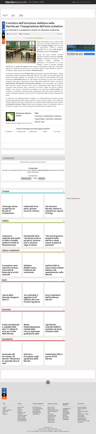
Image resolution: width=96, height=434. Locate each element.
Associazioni (5, 411)
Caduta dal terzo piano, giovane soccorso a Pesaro (31, 208)
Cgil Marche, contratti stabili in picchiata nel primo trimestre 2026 (53, 328)
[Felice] (45, 136)
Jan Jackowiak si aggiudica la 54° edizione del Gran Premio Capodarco (32, 298)
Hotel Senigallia (81, 416)
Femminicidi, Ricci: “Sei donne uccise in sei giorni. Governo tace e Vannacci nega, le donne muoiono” (32, 241)
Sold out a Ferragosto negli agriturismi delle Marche (31, 357)
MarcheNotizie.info (37, 407)
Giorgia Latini (57, 116)
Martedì (21, 16)
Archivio (19, 408)
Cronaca (59, 34)
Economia (5, 414)
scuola (42, 121)
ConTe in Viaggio (21, 416)
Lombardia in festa (52, 415)
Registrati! (41, 178)
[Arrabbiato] (9, 136)
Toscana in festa (51, 419)
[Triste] (21, 136)
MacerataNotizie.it (37, 411)
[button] (73, 2)
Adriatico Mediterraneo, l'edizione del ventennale (30, 268)
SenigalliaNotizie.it (67, 408)
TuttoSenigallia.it (66, 412)
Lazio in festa (51, 414)
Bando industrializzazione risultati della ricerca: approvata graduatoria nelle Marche (32, 330)
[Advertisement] (81, 31)
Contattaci (20, 414)
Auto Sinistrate (66, 413)
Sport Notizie (65, 416)
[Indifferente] (33, 136)
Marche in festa (51, 407)
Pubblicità (56, 431)
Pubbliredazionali (21, 412)
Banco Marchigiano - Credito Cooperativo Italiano (82, 409)
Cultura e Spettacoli (7, 410)
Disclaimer (50, 431)
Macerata (37, 121)
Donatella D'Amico (48, 116)
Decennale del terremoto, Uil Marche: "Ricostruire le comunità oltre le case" (11, 358)
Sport (4, 412)
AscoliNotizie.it (36, 414)
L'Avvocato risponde (22, 415)
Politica (4, 408)
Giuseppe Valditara (40, 119)
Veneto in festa (51, 422)
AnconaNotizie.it (36, 410)
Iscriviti (19, 411)
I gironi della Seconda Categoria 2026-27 (10, 297)
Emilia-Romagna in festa (53, 410)
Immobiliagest (66, 419)
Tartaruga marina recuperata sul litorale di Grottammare (10, 209)
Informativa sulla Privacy (64, 431)
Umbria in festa (51, 420)
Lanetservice (36, 431)
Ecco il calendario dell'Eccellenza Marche (53, 297)
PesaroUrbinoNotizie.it (38, 408)
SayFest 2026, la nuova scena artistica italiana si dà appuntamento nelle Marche (54, 270)
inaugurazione (58, 119)
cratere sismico (39, 116)
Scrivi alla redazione (22, 420)
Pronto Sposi (65, 418)
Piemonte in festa (51, 416)
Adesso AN (5, 16)
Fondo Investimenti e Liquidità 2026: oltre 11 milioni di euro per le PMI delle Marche (10, 329)
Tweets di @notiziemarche (73, 198)
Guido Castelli (49, 119)
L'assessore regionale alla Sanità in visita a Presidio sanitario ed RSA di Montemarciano (11, 240)
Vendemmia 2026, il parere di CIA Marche (54, 356)
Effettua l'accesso (26, 178)
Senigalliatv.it (65, 409)
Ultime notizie (21, 407)
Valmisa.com (65, 411)
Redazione (20, 410)
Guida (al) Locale (21, 418)
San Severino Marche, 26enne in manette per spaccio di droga (54, 209)
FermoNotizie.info (37, 412)
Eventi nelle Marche (22, 419)
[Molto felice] (57, 136)
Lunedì (13, 16)
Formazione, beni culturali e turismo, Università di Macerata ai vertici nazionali (10, 270)
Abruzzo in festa (51, 408)
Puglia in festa (51, 418)
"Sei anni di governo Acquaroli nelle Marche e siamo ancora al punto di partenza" (54, 240)
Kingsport (65, 415)
